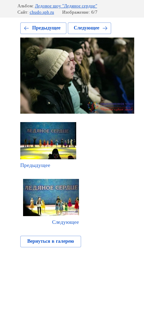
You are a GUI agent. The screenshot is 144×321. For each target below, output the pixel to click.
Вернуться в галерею (50, 241)
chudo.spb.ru (42, 12)
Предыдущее (46, 28)
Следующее (86, 28)
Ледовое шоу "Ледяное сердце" (66, 5)
